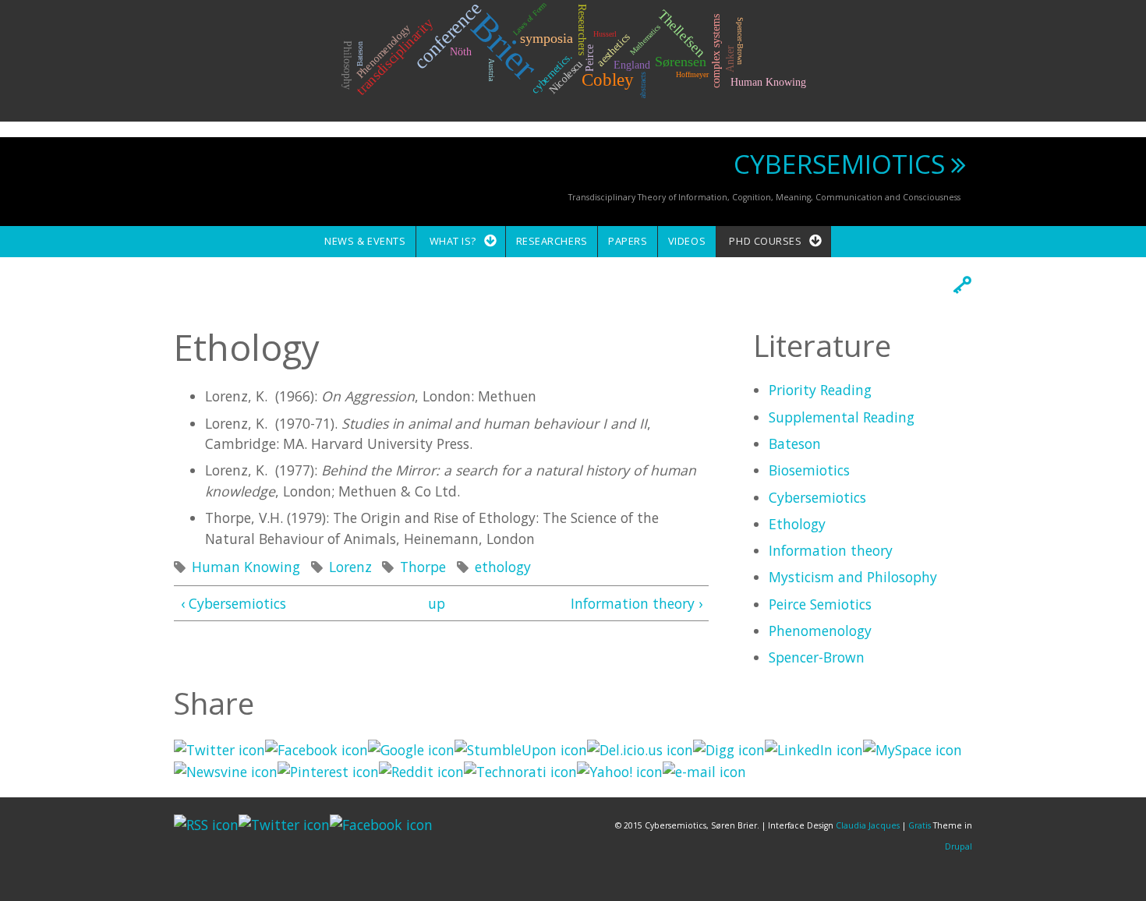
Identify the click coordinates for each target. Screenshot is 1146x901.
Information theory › (636, 603)
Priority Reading (820, 389)
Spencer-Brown (817, 657)
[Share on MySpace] (912, 747)
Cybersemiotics (817, 497)
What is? (453, 241)
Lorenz (350, 566)
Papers (627, 241)
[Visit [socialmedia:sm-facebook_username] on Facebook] (316, 747)
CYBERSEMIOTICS (839, 164)
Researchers (552, 241)
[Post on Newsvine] (226, 770)
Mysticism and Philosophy (853, 576)
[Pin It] (328, 770)
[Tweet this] (219, 747)
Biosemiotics (809, 470)
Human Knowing (246, 566)
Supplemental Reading (841, 417)
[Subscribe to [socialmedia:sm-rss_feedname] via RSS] (206, 823)
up (436, 603)
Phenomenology (820, 630)
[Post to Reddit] (421, 770)
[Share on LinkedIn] (814, 747)
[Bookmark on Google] (411, 747)
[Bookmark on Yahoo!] (620, 770)
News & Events (364, 241)
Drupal (958, 846)
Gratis (919, 825)
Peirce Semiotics (820, 604)
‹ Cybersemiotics (233, 603)
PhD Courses (765, 241)
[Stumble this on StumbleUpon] (521, 747)
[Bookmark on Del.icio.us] (640, 747)
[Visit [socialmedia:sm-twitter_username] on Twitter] (284, 823)
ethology (503, 566)
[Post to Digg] (729, 747)
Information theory (831, 550)
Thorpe (423, 566)
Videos (687, 241)
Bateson (795, 443)
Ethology (797, 523)
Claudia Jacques (868, 825)
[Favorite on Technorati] (520, 770)
